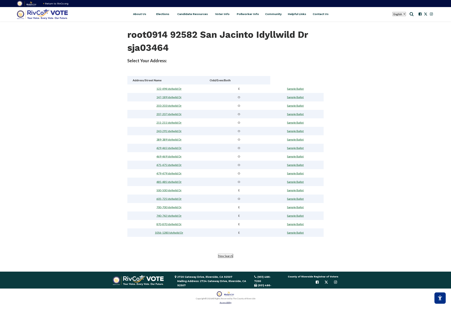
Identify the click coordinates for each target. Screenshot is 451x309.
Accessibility (225, 302)
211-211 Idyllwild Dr (169, 122)
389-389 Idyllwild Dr (169, 139)
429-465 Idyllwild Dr (169, 148)
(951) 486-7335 (262, 287)
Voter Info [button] (222, 14)
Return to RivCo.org (56, 3)
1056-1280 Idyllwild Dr (169, 232)
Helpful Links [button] (297, 14)
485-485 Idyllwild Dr (169, 181)
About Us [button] (139, 14)
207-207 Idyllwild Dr (169, 114)
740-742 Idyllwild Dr (169, 215)
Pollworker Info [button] (248, 14)
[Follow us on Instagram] (431, 14)
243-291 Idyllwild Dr (169, 131)
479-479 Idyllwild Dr (169, 173)
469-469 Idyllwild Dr (169, 156)
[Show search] (411, 14)
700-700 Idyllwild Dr (169, 207)
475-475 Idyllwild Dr (169, 164)
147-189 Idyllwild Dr (169, 97)
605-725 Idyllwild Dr (169, 198)
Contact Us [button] (321, 14)
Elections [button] (162, 14)
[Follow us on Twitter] (425, 14)
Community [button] (273, 14)
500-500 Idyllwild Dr (169, 190)
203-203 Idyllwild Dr (169, 105)
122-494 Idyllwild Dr (169, 88)
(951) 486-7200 (262, 279)
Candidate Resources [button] (192, 14)
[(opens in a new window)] (27, 3)
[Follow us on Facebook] (420, 14)
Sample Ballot (295, 88)
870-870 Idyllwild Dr (169, 224)
